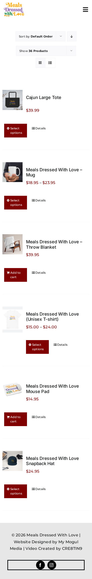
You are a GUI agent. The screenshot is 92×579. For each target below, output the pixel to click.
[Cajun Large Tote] (12, 100)
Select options (16, 130)
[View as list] (50, 63)
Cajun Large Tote (43, 97)
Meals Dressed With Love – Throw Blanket (54, 244)
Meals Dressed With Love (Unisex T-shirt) (52, 316)
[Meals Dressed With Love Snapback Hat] (12, 461)
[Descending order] (72, 36)
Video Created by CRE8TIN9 (54, 548)
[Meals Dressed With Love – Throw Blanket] (12, 244)
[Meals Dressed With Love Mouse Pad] (12, 389)
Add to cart (15, 275)
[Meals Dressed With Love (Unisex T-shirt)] (12, 320)
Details (40, 128)
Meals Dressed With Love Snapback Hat (52, 461)
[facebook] (40, 565)
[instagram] (51, 565)
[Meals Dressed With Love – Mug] (12, 172)
